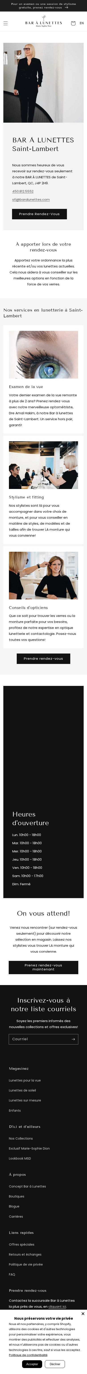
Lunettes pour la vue (25, 1080)
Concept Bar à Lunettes (27, 1186)
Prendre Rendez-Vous (39, 214)
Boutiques (16, 1196)
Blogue (14, 1206)
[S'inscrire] (73, 1039)
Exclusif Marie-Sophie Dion (29, 1148)
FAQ (12, 1274)
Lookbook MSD (20, 1158)
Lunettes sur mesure (25, 1100)
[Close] (83, 1313)
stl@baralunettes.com (31, 199)
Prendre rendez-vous (43, 658)
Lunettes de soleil (22, 1090)
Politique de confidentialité (28, 1355)
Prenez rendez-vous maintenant (43, 967)
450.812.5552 (22, 191)
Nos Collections (21, 1138)
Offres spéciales (21, 1244)
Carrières (16, 1216)
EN (82, 23)
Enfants (15, 1110)
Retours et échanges (25, 1254)
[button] (5, 23)
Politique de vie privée (26, 1264)
